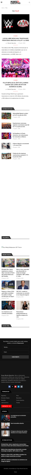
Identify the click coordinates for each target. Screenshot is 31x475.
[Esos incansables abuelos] (5, 425)
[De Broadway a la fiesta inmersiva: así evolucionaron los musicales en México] (6, 136)
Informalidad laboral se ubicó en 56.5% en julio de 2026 (20, 114)
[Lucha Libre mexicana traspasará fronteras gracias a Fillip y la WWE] (15, 23)
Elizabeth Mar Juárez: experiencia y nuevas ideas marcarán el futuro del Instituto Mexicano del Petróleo (8, 273)
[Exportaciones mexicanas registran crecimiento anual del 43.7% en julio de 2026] (6, 125)
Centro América (20, 400)
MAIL (10, 406)
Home (15, 472)
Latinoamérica (4, 402)
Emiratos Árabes (5, 398)
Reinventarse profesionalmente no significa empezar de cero (22, 314)
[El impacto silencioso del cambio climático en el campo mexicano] (5, 433)
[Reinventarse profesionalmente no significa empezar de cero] (22, 305)
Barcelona (18, 398)
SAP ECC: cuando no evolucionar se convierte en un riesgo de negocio (22, 293)
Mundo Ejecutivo (12, 43)
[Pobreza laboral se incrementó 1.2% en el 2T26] (6, 146)
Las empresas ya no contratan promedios (7, 312)
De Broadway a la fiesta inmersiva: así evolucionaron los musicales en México (20, 135)
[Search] (29, 2)
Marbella (3, 400)
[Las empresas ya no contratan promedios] (8, 305)
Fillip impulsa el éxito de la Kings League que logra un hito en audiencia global (15, 84)
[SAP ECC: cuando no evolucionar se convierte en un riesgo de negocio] (22, 285)
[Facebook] (9, 386)
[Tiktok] (21, 386)
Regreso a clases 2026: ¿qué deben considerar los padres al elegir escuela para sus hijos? (8, 294)
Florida (18, 402)
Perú (17, 395)
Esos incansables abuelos (17, 423)
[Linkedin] (18, 386)
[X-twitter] (12, 386)
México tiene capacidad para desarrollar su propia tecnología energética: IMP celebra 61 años (22, 273)
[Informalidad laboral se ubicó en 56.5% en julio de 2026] (6, 116)
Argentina (3, 395)
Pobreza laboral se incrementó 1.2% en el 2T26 (21, 144)
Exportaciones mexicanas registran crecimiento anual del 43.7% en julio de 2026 (21, 125)
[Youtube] (15, 386)
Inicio (3, 7)
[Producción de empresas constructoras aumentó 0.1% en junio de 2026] (6, 156)
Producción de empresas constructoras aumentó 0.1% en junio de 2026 (20, 155)
